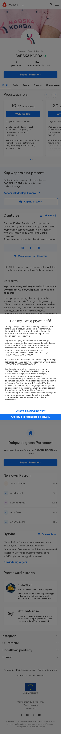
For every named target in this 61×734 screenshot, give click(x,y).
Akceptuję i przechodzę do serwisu (30, 417)
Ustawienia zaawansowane (31, 411)
